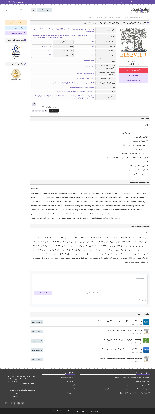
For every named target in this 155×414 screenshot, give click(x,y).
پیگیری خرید (129, 2)
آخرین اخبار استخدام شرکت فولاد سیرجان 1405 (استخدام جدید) (130, 385)
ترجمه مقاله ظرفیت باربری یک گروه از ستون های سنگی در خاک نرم (120, 349)
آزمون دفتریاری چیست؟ (142, 381)
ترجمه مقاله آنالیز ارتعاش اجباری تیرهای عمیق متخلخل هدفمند (121, 358)
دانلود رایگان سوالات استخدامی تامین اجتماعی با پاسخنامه (132, 377)
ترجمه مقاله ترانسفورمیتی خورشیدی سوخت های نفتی (124, 330)
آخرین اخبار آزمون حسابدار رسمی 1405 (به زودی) (134, 393)
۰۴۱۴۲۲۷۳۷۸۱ (13, 393)
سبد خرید (43, 10)
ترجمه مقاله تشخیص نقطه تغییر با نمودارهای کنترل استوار (123, 340)
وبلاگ (72, 385)
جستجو (8, 10)
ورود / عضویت (117, 2)
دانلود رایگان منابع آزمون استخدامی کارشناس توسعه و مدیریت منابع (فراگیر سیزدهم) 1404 (122, 389)
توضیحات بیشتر (37, 322)
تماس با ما (70, 393)
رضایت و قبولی (69, 381)
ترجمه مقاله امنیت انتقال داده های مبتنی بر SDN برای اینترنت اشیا (120, 321)
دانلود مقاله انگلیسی (133, 80)
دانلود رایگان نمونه (132, 75)
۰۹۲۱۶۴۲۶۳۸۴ (13, 397)
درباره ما (71, 389)
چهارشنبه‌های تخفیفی (67, 377)
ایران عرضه (146, 18)
